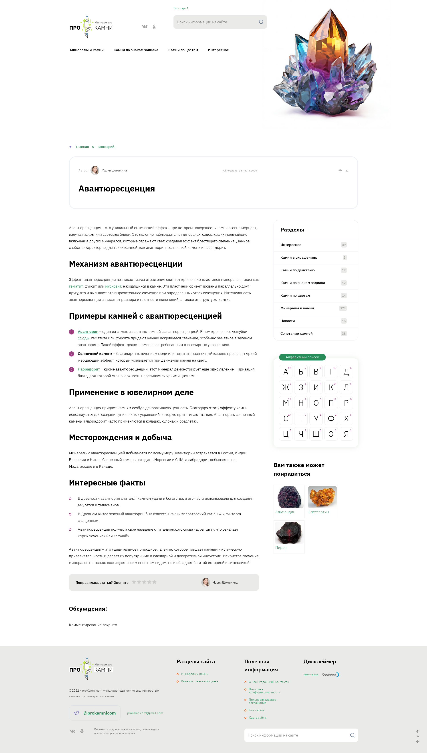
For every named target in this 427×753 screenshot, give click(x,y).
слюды (83, 338)
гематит (76, 286)
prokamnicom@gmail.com (145, 713)
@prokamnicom (99, 713)
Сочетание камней (296, 333)
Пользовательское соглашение (262, 701)
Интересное (218, 50)
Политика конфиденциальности (264, 690)
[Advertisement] (213, 99)
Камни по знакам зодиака (136, 50)
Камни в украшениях (298, 257)
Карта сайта (257, 717)
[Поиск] (261, 22)
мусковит (113, 286)
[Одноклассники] (154, 26)
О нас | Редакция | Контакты (269, 682)
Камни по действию (297, 270)
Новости (287, 320)
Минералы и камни (87, 50)
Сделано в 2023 (311, 674)
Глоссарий (180, 8)
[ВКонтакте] (144, 26)
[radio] (134, 583)
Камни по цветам (183, 50)
